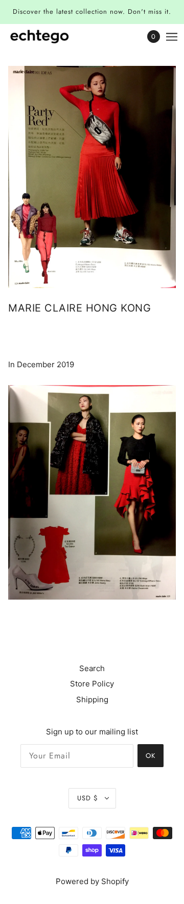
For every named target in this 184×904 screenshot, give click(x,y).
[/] (49, 36)
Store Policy (92, 683)
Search (92, 668)
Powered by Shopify (92, 881)
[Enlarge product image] (92, 177)
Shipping (92, 699)
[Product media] (92, 492)
